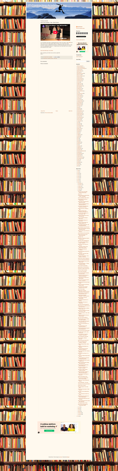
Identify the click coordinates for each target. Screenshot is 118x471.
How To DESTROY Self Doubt (83, 336)
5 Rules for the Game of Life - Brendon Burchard (83, 235)
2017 (78, 180)
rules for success (80, 157)
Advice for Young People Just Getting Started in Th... (83, 223)
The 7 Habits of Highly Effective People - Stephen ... (83, 242)
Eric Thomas (79, 89)
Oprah (78, 107)
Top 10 (78, 127)
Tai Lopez (78, 123)
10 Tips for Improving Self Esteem (83, 259)
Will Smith (78, 129)
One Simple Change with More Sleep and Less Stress (83, 206)
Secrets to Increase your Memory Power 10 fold (83, 285)
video (56, 58)
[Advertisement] (57, 100)
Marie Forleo (79, 103)
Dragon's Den (79, 83)
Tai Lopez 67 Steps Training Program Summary (82, 370)
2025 (78, 172)
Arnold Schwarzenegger (81, 68)
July (79, 190)
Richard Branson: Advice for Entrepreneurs (82, 200)
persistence (79, 149)
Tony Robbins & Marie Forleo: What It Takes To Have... (83, 247)
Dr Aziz (78, 82)
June (79, 407)
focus (78, 139)
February (79, 412)
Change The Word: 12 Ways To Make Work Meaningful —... (83, 372)
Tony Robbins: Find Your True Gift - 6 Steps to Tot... (84, 360)
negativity (78, 147)
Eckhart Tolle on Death (82, 385)
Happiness (79, 94)
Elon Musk (79, 87)
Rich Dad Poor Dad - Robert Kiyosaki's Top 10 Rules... (82, 287)
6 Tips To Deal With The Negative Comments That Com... (83, 321)
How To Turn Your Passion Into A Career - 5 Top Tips (83, 280)
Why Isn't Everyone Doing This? (83, 340)
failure (78, 137)
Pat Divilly (78, 108)
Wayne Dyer (79, 128)
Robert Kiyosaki (79, 113)
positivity (78, 152)
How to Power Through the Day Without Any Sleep (83, 202)
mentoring (48, 58)
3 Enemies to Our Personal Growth (84, 383)
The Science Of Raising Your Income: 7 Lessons (83, 367)
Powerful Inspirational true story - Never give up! (83, 216)
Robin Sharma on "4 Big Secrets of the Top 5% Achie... (84, 306)
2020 (78, 179)
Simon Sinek (79, 118)
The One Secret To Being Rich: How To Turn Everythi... (83, 378)
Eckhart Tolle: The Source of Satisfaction (82, 302)
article (78, 132)
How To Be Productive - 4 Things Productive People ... (83, 264)
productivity (79, 154)
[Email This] (54, 57)
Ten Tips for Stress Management (83, 304)
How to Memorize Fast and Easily (83, 233)
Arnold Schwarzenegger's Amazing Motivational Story (84, 229)
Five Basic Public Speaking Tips (83, 240)
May (79, 408)
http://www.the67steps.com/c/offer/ (47, 50)
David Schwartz (79, 78)
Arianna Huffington (80, 67)
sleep (78, 160)
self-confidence (79, 158)
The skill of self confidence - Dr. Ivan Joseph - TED (83, 213)
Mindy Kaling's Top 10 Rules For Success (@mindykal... (83, 396)
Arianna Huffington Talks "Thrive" (83, 197)
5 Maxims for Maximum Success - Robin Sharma (83, 315)
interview (78, 143)
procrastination (79, 153)
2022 (78, 176)
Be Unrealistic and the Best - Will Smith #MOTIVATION (83, 225)
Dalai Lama (79, 77)
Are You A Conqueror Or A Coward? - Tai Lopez (82, 342)
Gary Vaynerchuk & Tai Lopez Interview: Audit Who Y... (83, 349)
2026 (78, 170)
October (79, 186)
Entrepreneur (79, 88)
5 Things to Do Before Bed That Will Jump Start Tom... (83, 204)
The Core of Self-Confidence (83, 317)
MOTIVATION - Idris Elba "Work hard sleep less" (83, 254)
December (80, 183)
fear (77, 138)
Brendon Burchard (80, 73)
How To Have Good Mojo (82, 271)
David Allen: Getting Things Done (83, 268)
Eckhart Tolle (79, 84)
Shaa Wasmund (79, 117)
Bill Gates (78, 72)
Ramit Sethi (79, 109)
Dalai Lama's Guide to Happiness (83, 258)
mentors (52, 58)
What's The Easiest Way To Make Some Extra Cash (83, 363)
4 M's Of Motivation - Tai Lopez (83, 382)
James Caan (79, 97)
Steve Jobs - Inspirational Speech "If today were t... (83, 239)
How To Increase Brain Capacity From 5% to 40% (83, 273)
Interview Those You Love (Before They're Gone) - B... (83, 308)
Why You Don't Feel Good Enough (83, 330)
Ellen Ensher (45, 58)
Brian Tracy (79, 74)
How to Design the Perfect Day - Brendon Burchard (83, 365)
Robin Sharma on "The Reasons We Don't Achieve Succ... (83, 293)
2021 (78, 177)
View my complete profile (80, 28)
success (78, 164)
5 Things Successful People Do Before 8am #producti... (83, 275)
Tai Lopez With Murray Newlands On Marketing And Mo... (83, 358)
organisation (79, 148)
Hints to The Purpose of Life (82, 376)
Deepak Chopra (79, 79)
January (79, 414)
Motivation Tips (80, 236)
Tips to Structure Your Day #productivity (82, 298)
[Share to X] (57, 57)
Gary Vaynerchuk (80, 93)
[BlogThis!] (55, 57)
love (78, 144)
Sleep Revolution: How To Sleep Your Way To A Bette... (83, 319)
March (79, 411)
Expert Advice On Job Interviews (83, 267)
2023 (78, 174)
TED (54, 58)
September (80, 187)
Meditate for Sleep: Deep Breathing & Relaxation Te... (83, 211)
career (78, 133)
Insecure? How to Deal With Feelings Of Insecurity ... (82, 192)
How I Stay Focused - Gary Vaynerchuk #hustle (82, 326)
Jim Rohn (78, 98)
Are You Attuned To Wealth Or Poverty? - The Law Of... (83, 335)
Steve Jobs (79, 119)
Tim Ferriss (79, 124)
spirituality (79, 162)
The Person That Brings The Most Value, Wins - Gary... (83, 311)
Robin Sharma (79, 114)
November (80, 184)
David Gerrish (79, 26)
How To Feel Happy (81, 289)
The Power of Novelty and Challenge (82, 249)
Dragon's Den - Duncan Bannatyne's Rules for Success (83, 291)
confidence (79, 134)
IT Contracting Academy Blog (47, 5)
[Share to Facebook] (58, 57)
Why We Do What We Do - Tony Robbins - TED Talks (83, 256)
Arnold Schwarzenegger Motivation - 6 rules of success (83, 295)
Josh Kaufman (79, 102)
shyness (78, 159)
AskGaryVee (79, 69)
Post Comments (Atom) (49, 112)
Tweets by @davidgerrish (80, 39)
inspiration (79, 142)
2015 (78, 416)
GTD (78, 92)
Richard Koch (79, 112)
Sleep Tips (80, 194)
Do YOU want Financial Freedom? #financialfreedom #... (83, 328)
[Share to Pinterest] (59, 57)
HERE (70, 42)
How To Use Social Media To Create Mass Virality (83, 405)
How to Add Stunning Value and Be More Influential (84, 401)
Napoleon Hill (79, 104)
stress (78, 163)
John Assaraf (79, 99)
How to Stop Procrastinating (82, 265)
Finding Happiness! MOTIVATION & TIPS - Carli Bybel (83, 196)
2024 (78, 173)
